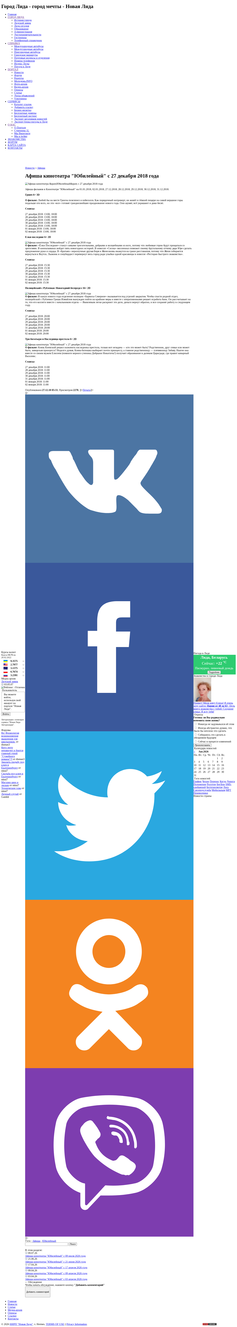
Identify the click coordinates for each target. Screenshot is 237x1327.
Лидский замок (22, 23)
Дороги (231, 781)
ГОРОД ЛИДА (16, 17)
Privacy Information (76, 1324)
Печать (86, 390)
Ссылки (12, 1315)
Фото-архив (20, 84)
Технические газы (11, 788)
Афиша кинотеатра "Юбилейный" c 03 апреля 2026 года (56, 1279)
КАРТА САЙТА (17, 145)
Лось (226, 787)
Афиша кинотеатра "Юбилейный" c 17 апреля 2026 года (56, 1267)
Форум (18, 75)
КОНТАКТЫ (15, 148)
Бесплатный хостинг (25, 116)
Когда (223, 781)
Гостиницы (20, 37)
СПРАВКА (14, 43)
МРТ (228, 790)
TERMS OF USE (55, 1324)
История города (23, 20)
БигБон (221, 784)
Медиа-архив (15, 1310)
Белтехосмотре (215, 787)
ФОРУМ (12, 142)
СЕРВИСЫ (14, 101)
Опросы (18, 89)
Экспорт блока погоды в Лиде (31, 121)
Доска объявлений (24, 95)
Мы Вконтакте (22, 133)
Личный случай (10, 794)
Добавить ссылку (23, 107)
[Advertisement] (109, 159)
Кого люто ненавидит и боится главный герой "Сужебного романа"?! (12, 753)
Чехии (205, 781)
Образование (21, 28)
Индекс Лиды (21, 63)
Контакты (13, 1318)
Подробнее (214, 672)
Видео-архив (21, 87)
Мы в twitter (20, 136)
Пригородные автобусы (27, 52)
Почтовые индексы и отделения (31, 57)
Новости (19, 72)
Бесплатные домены (25, 113)
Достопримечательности (27, 34)
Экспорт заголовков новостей (30, 118)
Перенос (214, 781)
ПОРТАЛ (13, 69)
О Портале (20, 127)
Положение (199, 784)
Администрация (23, 31)
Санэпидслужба (202, 790)
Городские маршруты (26, 55)
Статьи (18, 92)
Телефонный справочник (28, 40)
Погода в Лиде (22, 66)
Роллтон (211, 784)
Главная (12, 14)
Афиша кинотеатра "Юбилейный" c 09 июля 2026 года (55, 1256)
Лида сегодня (21, 26)
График (197, 781)
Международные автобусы (29, 46)
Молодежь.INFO (23, 81)
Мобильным (218, 790)
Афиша (36, 1241)
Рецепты (19, 78)
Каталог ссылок (23, 104)
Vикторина (20, 98)
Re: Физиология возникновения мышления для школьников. (10, 737)
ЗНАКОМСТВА (17, 139)
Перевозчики (200, 793)
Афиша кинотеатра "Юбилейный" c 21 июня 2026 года (55, 1261)
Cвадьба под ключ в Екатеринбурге (12, 775)
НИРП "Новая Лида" (21, 1324)
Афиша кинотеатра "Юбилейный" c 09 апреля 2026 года (56, 1273)
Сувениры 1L (21, 130)
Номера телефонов (24, 60)
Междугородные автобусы (28, 49)
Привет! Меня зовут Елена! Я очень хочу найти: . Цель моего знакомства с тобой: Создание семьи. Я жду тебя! (214, 707)
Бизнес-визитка (22, 110)
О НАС (12, 124)
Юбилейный (49, 1241)
